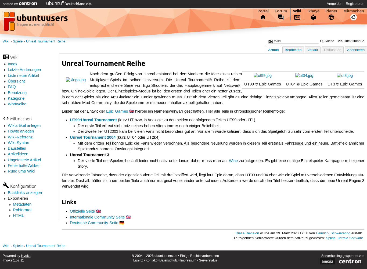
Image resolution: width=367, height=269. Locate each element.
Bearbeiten (293, 50)
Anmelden (334, 4)
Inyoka (26, 256)
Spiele (18, 42)
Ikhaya (313, 11)
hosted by (11, 4)
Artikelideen (18, 154)
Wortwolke (17, 104)
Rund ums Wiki (21, 171)
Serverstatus (208, 261)
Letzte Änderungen (24, 69)
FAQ (12, 87)
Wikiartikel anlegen (24, 125)
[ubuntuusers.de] (36, 23)
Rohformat (22, 210)
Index (12, 64)
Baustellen (17, 148)
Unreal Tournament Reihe (45, 42)
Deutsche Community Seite (94, 223)
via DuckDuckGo (351, 41)
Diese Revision (247, 233)
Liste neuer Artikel (23, 75)
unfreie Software (350, 238)
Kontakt (151, 261)
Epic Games (117, 111)
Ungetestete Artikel (24, 160)
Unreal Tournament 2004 (93, 137)
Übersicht (16, 81)
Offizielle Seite (82, 211)
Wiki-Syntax (18, 143)
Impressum (188, 261)
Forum (281, 11)
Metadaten (22, 204)
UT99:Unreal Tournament (93, 120)
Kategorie (16, 98)
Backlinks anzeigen (25, 193)
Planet (331, 11)
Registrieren (355, 4)
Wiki (297, 11)
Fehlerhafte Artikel (23, 165)
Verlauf (312, 50)
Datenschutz (168, 261)
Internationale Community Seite (97, 217)
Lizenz (138, 261)
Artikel (273, 50)
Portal (263, 11)
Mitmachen (353, 11)
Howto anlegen (21, 131)
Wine (233, 161)
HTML (18, 215)
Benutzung (17, 93)
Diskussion (332, 50)
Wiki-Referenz (20, 137)
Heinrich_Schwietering (333, 233)
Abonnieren (356, 50)
